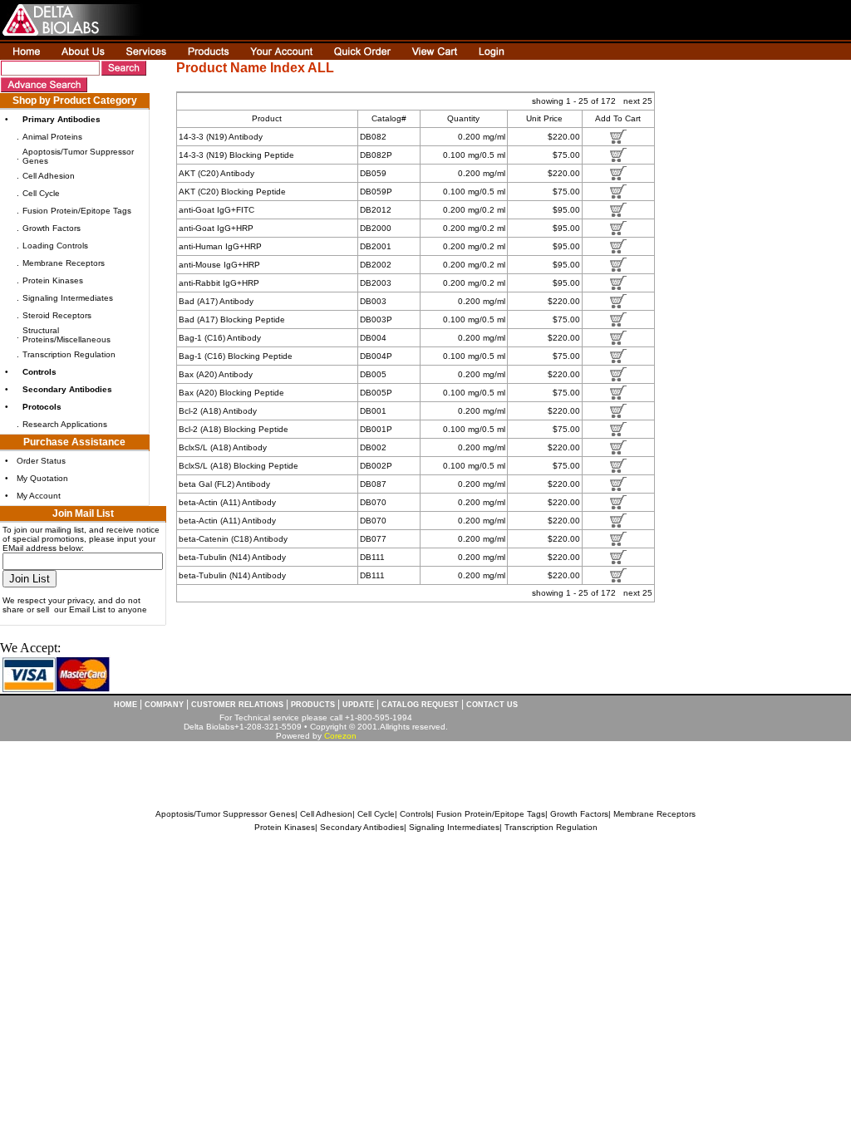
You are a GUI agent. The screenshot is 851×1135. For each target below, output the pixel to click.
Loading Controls (55, 245)
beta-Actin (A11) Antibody (227, 502)
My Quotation (42, 478)
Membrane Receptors (63, 263)
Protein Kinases (52, 280)
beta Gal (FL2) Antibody (224, 484)
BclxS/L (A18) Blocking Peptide (238, 465)
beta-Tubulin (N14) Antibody (232, 557)
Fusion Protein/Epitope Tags (76, 210)
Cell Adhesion (48, 175)
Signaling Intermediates (67, 297)
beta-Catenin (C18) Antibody (233, 538)
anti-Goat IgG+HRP (216, 228)
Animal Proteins (52, 136)
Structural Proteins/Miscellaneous (66, 335)
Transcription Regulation (69, 354)
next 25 (637, 101)
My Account (39, 495)
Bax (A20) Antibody (216, 374)
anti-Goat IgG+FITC (216, 209)
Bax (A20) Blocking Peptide (231, 392)
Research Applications (64, 424)
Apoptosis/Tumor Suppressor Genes (225, 813)
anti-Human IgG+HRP (220, 246)
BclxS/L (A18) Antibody (223, 447)
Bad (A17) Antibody (216, 301)
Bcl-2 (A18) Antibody (218, 410)
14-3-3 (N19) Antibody (221, 136)
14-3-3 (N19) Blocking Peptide (236, 155)
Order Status (41, 460)
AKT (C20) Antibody (216, 173)
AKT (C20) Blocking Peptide (232, 191)
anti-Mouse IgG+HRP (219, 264)
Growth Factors (51, 228)
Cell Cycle (41, 193)
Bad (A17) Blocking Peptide (232, 319)
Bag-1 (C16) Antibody (220, 337)
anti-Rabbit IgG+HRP (219, 282)
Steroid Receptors (56, 315)
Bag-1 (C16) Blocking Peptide (236, 356)
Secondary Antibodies (362, 827)
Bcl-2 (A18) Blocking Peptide (233, 429)
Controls (415, 813)
